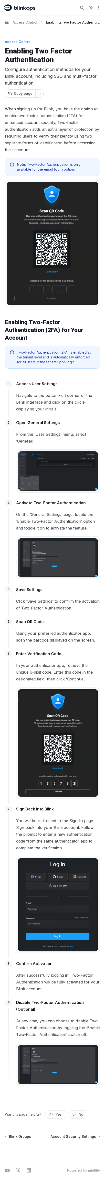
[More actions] (98, 7)
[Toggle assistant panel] (91, 8)
